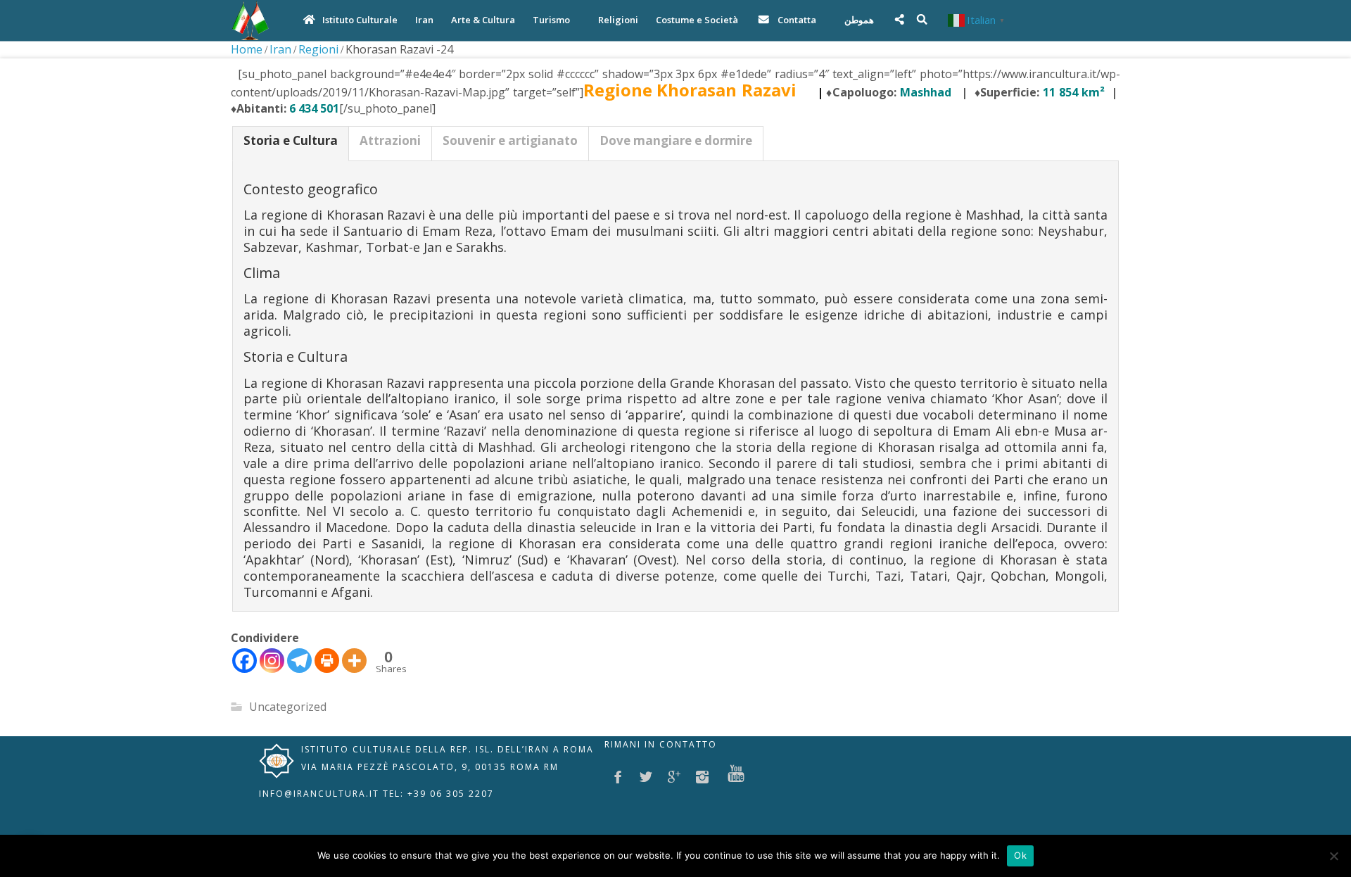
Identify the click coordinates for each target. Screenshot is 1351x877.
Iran (280, 49)
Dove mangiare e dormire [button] (676, 140)
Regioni (318, 49)
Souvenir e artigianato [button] (510, 140)
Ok (1020, 855)
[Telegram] (299, 660)
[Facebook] (244, 660)
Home (246, 49)
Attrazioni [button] (390, 140)
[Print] (327, 660)
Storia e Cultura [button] (290, 140)
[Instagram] (272, 660)
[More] (354, 660)
